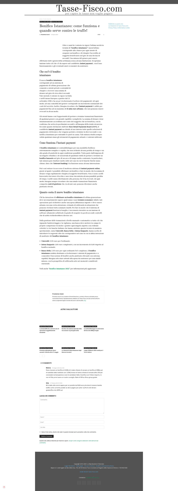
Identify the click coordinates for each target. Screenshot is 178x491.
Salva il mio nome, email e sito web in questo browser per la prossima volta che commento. (68, 432)
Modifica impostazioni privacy (105, 466)
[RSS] (89, 483)
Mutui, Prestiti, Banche (45, 21)
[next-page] (43, 356)
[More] (71, 39)
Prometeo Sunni (45, 34)
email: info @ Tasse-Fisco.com (89, 472)
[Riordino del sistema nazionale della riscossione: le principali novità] (72, 320)
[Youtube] (99, 483)
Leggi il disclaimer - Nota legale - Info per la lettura (79, 466)
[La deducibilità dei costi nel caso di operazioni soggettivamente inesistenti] (49, 320)
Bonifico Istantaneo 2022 (59, 269)
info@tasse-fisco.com (92, 477)
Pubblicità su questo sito (115, 24)
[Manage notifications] (4, 486)
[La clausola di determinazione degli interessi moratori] (72, 342)
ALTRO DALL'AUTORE (69, 309)
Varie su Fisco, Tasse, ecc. (57, 21)
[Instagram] (84, 483)
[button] (158, 2)
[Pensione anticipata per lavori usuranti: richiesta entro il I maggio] (49, 342)
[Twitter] (45, 39)
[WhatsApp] (54, 39)
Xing (85, 300)
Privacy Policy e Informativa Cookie (119, 28)
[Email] (63, 39)
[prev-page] (40, 356)
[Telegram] (67, 39)
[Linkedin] (58, 39)
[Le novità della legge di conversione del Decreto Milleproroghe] (94, 320)
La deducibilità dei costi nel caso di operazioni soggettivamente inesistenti (49, 330)
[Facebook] (41, 39)
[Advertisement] (88, 84)
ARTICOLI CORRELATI (49, 309)
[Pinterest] (50, 39)
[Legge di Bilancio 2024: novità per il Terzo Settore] (94, 342)
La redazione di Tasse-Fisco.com (118, 26)
